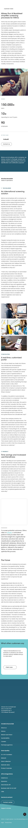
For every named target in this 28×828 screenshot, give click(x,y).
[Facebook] (7, 814)
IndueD (9, 532)
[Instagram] (14, 814)
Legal (2, 822)
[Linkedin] (3, 814)
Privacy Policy (8, 822)
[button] (25, 3)
